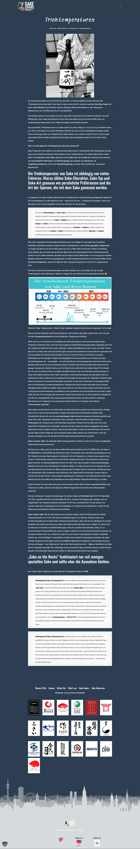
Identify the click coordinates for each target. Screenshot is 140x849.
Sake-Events (84, 688)
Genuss (52, 688)
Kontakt (81, 830)
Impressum (60, 830)
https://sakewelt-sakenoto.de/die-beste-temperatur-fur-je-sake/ (85, 328)
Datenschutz (71, 830)
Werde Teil (61, 688)
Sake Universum (62, 28)
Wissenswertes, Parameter (39, 404)
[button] (5, 844)
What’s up (72, 688)
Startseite (52, 28)
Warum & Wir (40, 688)
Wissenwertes (73, 28)
